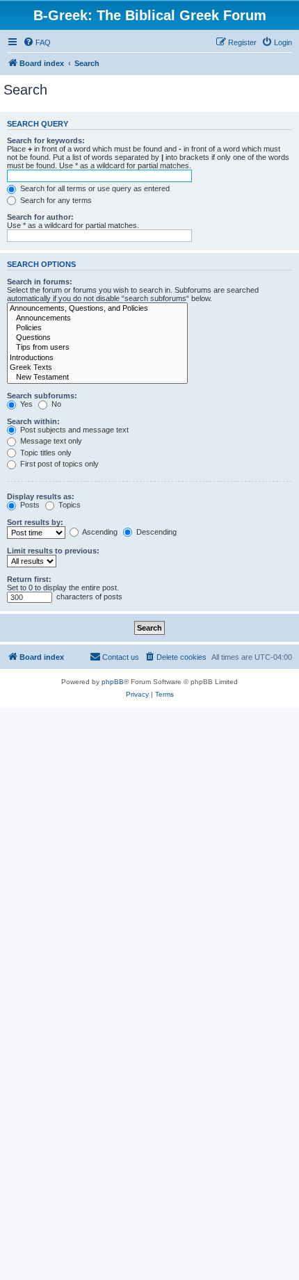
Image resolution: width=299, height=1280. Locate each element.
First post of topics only (58, 464)
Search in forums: (39, 281)
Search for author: (40, 217)
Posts (29, 505)
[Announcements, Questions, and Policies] (97, 309)
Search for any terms (55, 200)
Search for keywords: (46, 140)
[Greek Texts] (97, 368)
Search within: (33, 421)
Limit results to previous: (53, 550)
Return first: (29, 579)
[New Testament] (97, 377)
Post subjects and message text (73, 430)
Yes (25, 404)
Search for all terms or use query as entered (94, 188)
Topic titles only (45, 452)
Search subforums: (42, 395)
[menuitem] (37, 42)
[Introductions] (97, 358)
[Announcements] (97, 318)
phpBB (113, 682)
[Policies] (97, 328)
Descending (155, 532)
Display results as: (40, 496)
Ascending (99, 532)
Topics (68, 505)
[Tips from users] (97, 348)
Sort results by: (35, 522)
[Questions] (97, 338)
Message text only (50, 441)
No (55, 404)
